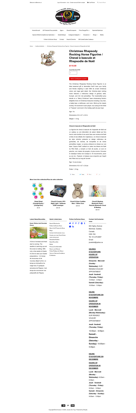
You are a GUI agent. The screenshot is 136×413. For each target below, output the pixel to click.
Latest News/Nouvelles (37, 219)
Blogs (95, 35)
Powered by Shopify (81, 409)
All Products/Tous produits (50, 30)
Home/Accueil (36, 30)
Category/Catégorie (74, 35)
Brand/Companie (71, 30)
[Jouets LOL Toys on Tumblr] (84, 223)
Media (102, 35)
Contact (62, 39)
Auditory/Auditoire (39, 46)
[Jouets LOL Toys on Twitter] (70, 223)
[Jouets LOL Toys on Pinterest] (76, 223)
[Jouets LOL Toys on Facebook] (73, 223)
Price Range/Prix (84, 30)
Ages (61, 30)
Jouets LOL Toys (71, 409)
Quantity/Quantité (74, 70)
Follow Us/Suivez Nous (50, 39)
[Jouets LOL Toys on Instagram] (82, 223)
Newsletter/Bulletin (55, 239)
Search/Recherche (55, 223)
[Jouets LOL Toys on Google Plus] (79, 223)
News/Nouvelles (54, 242)
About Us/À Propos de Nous (57, 228)
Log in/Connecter (61, 2)
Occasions (86, 35)
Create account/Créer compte (77, 2)
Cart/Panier (92, 2)
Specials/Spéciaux (97, 30)
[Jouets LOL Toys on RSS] (73, 227)
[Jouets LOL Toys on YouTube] (70, 227)
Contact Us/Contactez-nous (57, 233)
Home (31, 46)
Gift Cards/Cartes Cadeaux (85, 39)
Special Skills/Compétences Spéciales (43, 35)
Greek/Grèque (62, 35)
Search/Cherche (71, 39)
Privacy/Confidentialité (56, 246)
